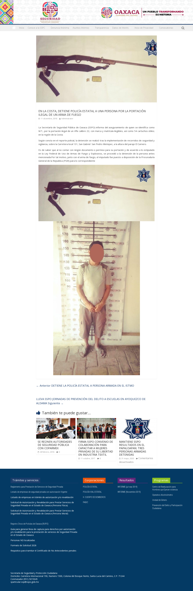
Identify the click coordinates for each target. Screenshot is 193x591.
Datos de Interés (120, 27)
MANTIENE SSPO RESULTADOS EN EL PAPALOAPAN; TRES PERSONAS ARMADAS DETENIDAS (132, 448)
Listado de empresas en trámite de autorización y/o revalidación (42, 497)
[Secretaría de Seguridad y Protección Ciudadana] (14, 28)
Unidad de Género (159, 500)
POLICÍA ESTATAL (90, 487)
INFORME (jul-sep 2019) (127, 487)
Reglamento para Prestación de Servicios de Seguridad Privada (37, 487)
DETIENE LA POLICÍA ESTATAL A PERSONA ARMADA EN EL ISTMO (85, 385)
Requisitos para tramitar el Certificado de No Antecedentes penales (43, 550)
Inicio (21, 27)
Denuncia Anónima (60, 27)
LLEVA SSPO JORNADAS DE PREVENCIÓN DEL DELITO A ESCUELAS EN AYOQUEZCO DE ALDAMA (91, 401)
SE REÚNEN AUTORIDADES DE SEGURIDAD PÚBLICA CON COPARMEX (55, 445)
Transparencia (102, 27)
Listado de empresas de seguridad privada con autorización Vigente (39, 492)
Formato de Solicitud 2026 (23, 545)
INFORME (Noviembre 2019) (129, 492)
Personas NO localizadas (23, 540)
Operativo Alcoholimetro (162, 495)
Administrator (67, 118)
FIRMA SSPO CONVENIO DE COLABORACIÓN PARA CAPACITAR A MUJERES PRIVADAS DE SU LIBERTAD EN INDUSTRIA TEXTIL (95, 448)
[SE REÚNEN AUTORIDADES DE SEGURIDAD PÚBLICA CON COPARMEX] (55, 420)
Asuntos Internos (81, 27)
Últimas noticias (47, 106)
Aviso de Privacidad (143, 27)
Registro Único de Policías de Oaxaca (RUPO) (30, 524)
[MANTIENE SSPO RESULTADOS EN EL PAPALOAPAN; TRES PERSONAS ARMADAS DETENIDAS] (137, 420)
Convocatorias (166, 27)
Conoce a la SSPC (36, 27)
